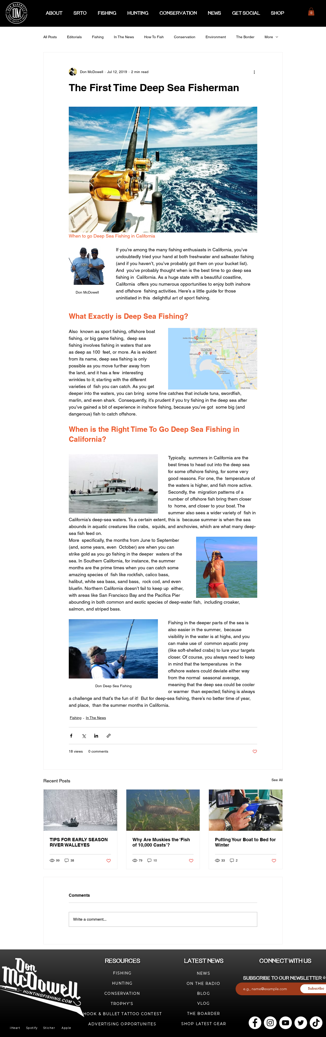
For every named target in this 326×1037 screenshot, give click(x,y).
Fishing (98, 37)
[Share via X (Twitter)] (83, 735)
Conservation (184, 37)
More (269, 37)
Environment (216, 37)
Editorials (74, 37)
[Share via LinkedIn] (96, 735)
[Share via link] (108, 735)
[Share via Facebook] (71, 735)
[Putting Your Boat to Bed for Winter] (245, 810)
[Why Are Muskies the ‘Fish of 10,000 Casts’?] (163, 810)
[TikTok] (316, 1022)
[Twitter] (300, 1022)
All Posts (50, 37)
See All (277, 780)
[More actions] (254, 72)
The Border (245, 37)
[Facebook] (255, 1022)
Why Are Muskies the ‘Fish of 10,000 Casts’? (161, 842)
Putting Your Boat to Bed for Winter (245, 842)
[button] (311, 12)
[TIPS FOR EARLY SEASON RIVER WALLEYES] (80, 810)
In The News (124, 37)
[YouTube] (285, 1022)
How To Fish (154, 37)
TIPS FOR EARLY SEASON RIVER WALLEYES (79, 842)
